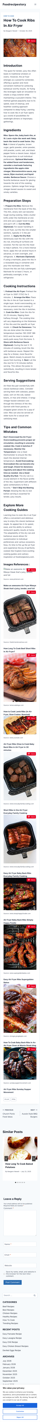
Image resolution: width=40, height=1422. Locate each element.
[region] (20, 1403)
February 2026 (9, 1364)
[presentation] (20, 1148)
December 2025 (10, 1371)
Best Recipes (8, 1310)
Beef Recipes (8, 1306)
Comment (9, 1208)
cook (7, 1099)
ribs (13, 1099)
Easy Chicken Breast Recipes (15, 1346)
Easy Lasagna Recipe (12, 1338)
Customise (20, 1411)
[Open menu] (35, 4)
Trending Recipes (10, 1323)
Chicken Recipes (10, 1313)
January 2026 (9, 1368)
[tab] (15, 1182)
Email (8, 1255)
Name (8, 1244)
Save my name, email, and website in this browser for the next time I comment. (21, 1274)
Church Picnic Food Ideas (9, 1113)
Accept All (20, 1405)
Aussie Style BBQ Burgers (29, 1113)
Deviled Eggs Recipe (12, 1350)
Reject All (20, 1417)
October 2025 (9, 1378)
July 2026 (7, 1361)
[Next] (34, 1158)
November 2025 (10, 1374)
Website (8, 1265)
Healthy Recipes (10, 1317)
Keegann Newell (11, 31)
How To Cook (9, 16)
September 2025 (10, 1381)
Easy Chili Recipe (10, 1342)
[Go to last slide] (6, 1158)
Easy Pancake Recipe (12, 1334)
